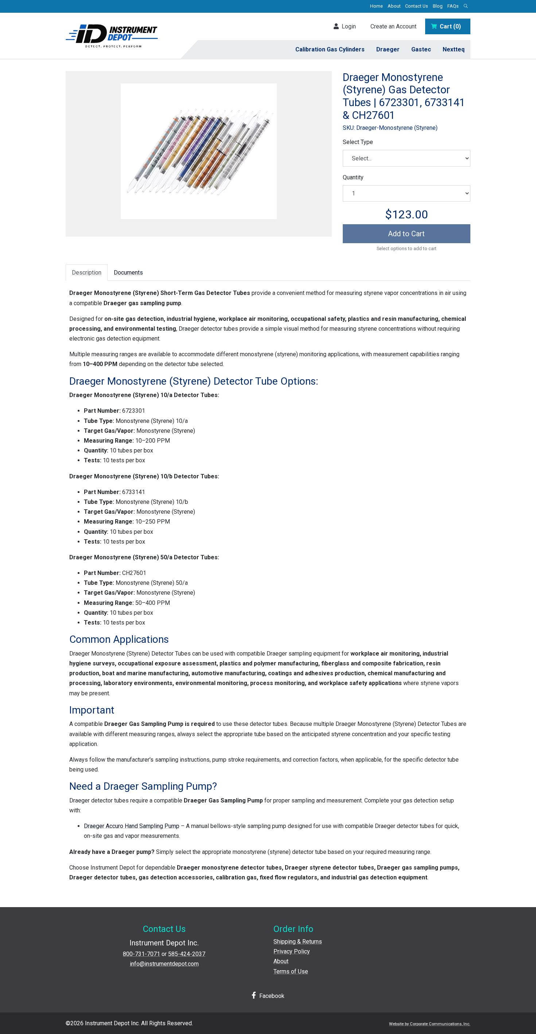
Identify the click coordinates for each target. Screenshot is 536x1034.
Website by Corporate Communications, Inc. (429, 1024)
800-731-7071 (141, 954)
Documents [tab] (128, 272)
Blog (438, 6)
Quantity (353, 177)
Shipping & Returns (297, 941)
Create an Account (393, 26)
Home (376, 6)
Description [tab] (86, 272)
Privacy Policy (291, 951)
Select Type (358, 142)
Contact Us (416, 6)
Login (347, 26)
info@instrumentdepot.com (164, 963)
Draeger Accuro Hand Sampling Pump (131, 826)
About (394, 6)
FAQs (453, 6)
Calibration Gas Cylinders (330, 49)
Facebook (271, 995)
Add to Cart (406, 233)
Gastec (421, 49)
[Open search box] (465, 6)
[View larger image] (198, 151)
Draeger (388, 49)
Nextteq (454, 49)
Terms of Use (290, 971)
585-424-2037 (186, 954)
